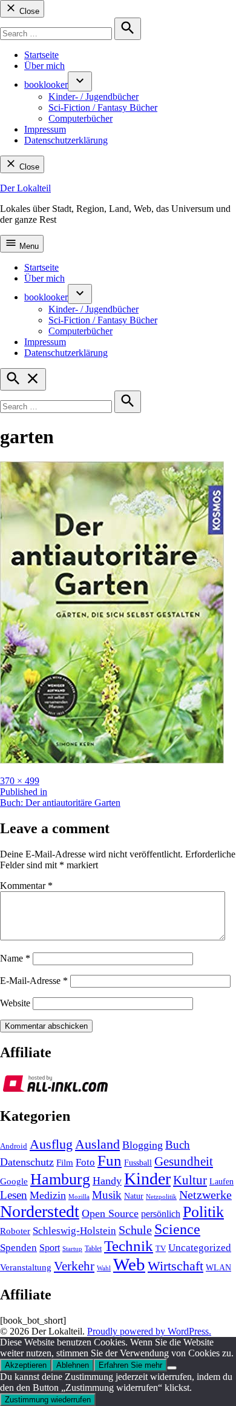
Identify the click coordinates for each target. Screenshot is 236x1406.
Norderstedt (39, 1211)
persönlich (160, 1214)
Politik (203, 1212)
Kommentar (26, 885)
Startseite (41, 55)
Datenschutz (27, 1162)
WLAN (218, 1267)
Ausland (97, 1144)
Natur (133, 1196)
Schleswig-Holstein (74, 1230)
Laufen (221, 1181)
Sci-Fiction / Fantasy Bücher (102, 107)
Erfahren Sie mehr (130, 1365)
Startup (72, 1248)
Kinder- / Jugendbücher (93, 96)
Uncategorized (199, 1247)
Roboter (15, 1231)
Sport (49, 1247)
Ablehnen (72, 1365)
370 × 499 (19, 781)
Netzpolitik (161, 1196)
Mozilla (79, 1196)
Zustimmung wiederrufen (48, 1399)
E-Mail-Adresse (34, 980)
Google (14, 1181)
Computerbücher (80, 118)
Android (13, 1146)
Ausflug (51, 1144)
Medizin (48, 1195)
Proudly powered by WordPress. (149, 1331)
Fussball (138, 1162)
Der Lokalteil (25, 188)
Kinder (147, 1178)
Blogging (142, 1145)
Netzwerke (205, 1195)
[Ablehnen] (172, 1368)
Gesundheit (183, 1161)
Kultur (190, 1180)
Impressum (45, 129)
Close (28, 11)
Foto (85, 1162)
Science (177, 1229)
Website (15, 1003)
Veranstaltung (25, 1267)
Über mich (44, 66)
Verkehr (74, 1266)
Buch (177, 1144)
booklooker (46, 84)
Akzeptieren (26, 1365)
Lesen (13, 1195)
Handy (107, 1181)
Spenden (18, 1247)
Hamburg (60, 1179)
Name (15, 958)
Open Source (110, 1213)
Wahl (104, 1268)
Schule (135, 1229)
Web (129, 1264)
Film (64, 1162)
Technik (128, 1246)
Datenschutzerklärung (66, 140)
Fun (109, 1160)
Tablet (93, 1248)
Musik (107, 1195)
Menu (28, 246)
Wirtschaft (175, 1265)
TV (161, 1248)
